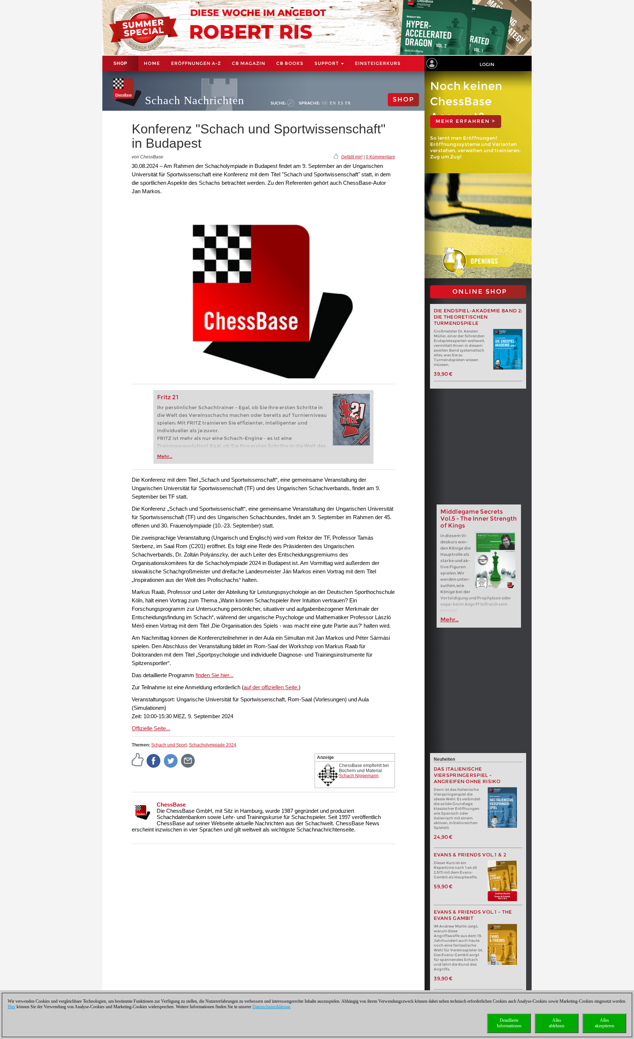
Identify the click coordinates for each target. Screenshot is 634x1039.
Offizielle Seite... (151, 728)
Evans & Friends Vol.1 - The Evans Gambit (473, 915)
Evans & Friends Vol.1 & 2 (470, 855)
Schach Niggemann (359, 775)
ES (340, 103)
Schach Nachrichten (194, 100)
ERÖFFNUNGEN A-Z (196, 63)
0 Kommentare (380, 156)
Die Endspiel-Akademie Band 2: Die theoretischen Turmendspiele (478, 317)
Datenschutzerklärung (271, 1006)
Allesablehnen (556, 1023)
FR (348, 103)
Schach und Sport (169, 745)
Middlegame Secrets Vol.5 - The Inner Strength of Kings (478, 518)
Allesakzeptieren (604, 1023)
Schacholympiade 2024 (212, 745)
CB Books (289, 63)
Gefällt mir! (351, 156)
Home (152, 63)
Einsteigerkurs (378, 63)
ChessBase (171, 804)
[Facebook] (154, 760)
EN (333, 103)
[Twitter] (171, 760)
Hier (11, 1006)
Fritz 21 (168, 397)
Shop (120, 63)
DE (325, 103)
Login (487, 64)
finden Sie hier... (214, 675)
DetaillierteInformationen (509, 1023)
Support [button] (327, 63)
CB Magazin (248, 63)
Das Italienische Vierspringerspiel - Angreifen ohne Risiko (467, 775)
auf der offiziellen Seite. (271, 687)
